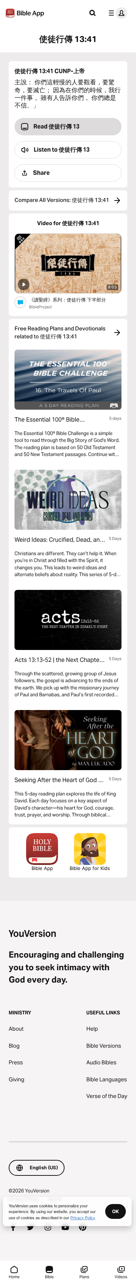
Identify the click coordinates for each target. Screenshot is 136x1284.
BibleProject (40, 306)
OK (115, 1211)
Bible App (42, 868)
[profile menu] (116, 13)
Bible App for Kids (90, 868)
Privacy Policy (82, 1217)
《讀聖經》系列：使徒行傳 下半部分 (74, 299)
